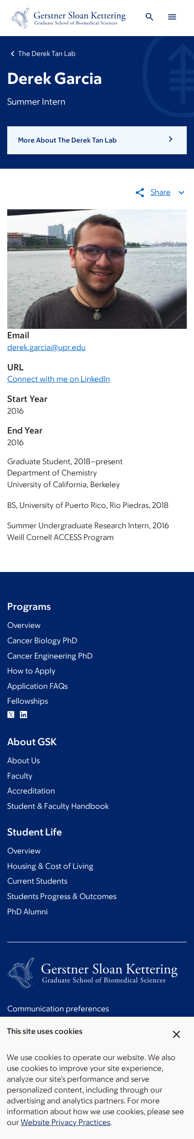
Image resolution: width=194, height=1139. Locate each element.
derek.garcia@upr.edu (46, 347)
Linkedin (23, 714)
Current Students (37, 880)
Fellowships (27, 701)
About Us (23, 760)
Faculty (19, 775)
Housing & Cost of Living (50, 866)
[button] (97, 140)
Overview (24, 625)
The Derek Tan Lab (46, 53)
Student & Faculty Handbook (58, 806)
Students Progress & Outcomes (61, 896)
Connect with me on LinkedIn (58, 378)
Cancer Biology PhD (42, 640)
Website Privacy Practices (65, 1122)
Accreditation (31, 790)
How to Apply (31, 670)
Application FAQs (37, 686)
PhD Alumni (27, 911)
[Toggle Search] (149, 18)
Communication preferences (58, 1008)
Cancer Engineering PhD (49, 655)
